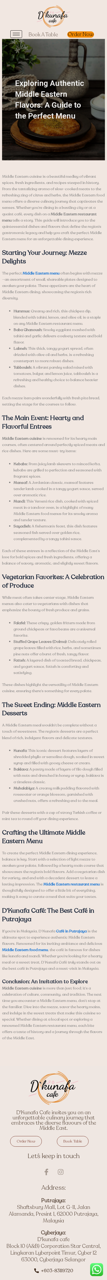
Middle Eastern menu (41, 273)
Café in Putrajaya (71, 931)
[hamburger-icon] (16, 34)
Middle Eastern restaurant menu (71, 884)
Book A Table (43, 34)
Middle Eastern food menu (25, 949)
